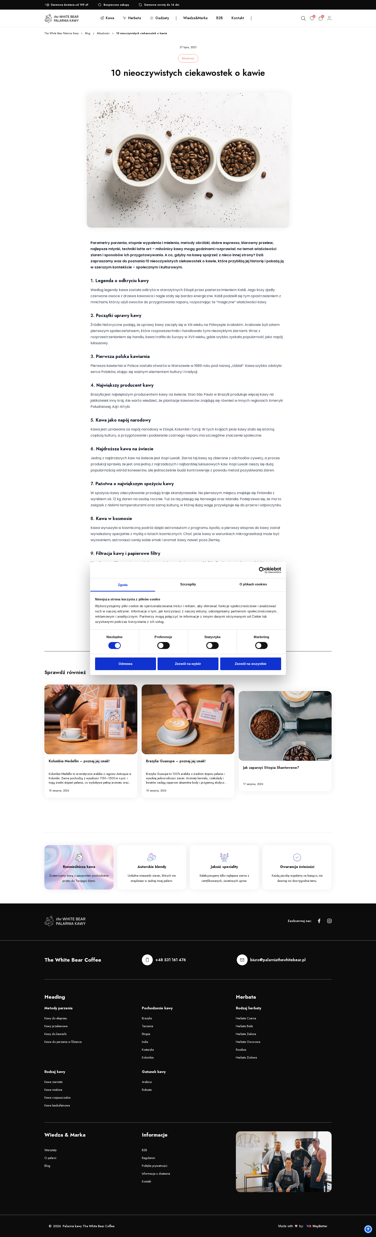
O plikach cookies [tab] (253, 584)
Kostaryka (148, 1049)
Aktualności (103, 33)
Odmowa (126, 664)
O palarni (50, 1158)
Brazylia (147, 1018)
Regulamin (148, 1158)
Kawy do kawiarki (55, 1034)
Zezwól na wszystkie (251, 664)
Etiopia (146, 1034)
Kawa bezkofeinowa (57, 1105)
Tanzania (147, 1026)
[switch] (163, 645)
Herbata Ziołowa (246, 1057)
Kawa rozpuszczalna (57, 1097)
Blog (87, 33)
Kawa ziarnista (53, 1082)
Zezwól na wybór (188, 664)
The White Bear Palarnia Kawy (61, 33)
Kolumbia (148, 1057)
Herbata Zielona (246, 1034)
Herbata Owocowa (248, 1042)
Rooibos (241, 1049)
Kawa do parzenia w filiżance (63, 1042)
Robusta (147, 1090)
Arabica (147, 1082)
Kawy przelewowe (55, 1026)
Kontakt (146, 1181)
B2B (144, 1150)
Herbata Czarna (246, 1018)
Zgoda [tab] (123, 585)
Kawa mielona (53, 1090)
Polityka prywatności (154, 1166)
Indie (145, 1042)
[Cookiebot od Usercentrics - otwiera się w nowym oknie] (262, 570)
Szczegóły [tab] (188, 584)
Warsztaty (50, 1150)
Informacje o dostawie (156, 1173)
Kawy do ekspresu (55, 1018)
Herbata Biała (244, 1026)
